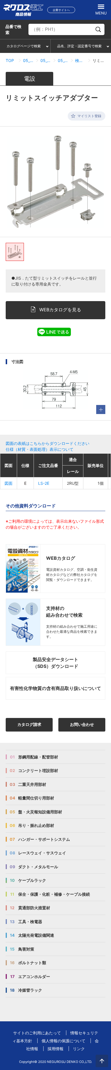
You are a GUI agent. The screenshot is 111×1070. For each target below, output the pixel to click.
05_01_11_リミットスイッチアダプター (63, 60)
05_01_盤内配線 (45, 60)
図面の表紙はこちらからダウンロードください (47, 443)
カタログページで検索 (24, 46)
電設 (29, 78)
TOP (10, 60)
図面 (9, 483)
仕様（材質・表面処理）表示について (39, 449)
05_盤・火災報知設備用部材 (28, 60)
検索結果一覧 (80, 60)
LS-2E (43, 483)
